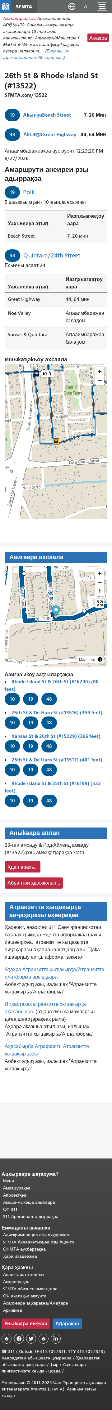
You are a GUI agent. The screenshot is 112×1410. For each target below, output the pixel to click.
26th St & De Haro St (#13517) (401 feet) (57, 760)
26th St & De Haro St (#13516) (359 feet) (57, 713)
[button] (71, 6)
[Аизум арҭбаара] (99, 573)
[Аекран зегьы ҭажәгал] (99, 603)
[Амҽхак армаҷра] (99, 582)
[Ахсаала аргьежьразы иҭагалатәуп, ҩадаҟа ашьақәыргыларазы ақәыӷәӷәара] (99, 591)
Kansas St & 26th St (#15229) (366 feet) (56, 736)
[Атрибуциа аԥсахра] (100, 659)
